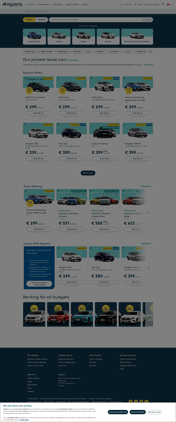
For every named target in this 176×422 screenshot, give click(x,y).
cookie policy (24, 420)
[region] (88, 412)
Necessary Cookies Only (118, 412)
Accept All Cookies (137, 412)
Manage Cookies (154, 412)
